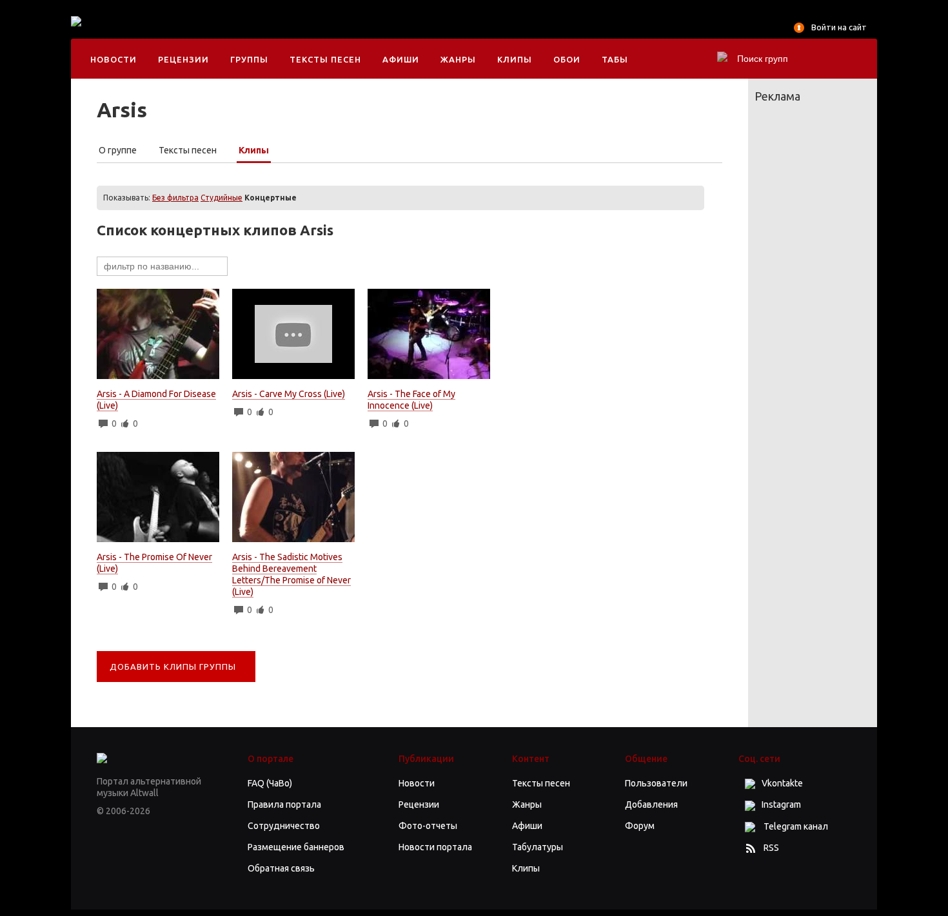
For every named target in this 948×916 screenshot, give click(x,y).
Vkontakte (782, 783)
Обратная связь (281, 868)
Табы (615, 59)
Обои (566, 59)
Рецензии (183, 59)
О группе (118, 150)
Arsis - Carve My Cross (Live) (288, 394)
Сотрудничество (284, 826)
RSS (771, 848)
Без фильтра (175, 197)
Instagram (781, 804)
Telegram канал (795, 826)
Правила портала (284, 804)
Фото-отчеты (428, 826)
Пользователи (656, 783)
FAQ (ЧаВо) (270, 783)
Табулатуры (537, 847)
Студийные (221, 197)
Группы (249, 59)
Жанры (458, 59)
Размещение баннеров (296, 847)
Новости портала (435, 847)
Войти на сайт (839, 27)
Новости (113, 59)
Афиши (400, 59)
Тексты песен (325, 59)
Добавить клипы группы (173, 666)
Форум (640, 826)
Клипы (514, 59)
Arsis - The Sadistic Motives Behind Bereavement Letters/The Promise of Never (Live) (291, 574)
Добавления (651, 804)
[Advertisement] (351, 32)
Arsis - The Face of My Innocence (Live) (411, 400)
